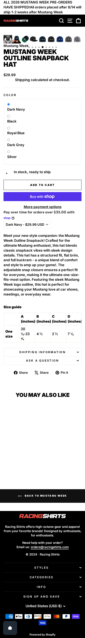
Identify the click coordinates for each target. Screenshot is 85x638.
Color (10, 95)
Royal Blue (16, 133)
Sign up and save (41, 596)
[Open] (10, 628)
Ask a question (42, 360)
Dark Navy (16, 109)
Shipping (22, 80)
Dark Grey (15, 145)
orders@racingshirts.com (50, 547)
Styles (41, 567)
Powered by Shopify (42, 634)
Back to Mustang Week (45, 495)
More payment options (42, 207)
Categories (41, 577)
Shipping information (42, 352)
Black (12, 121)
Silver (12, 157)
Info (41, 587)
